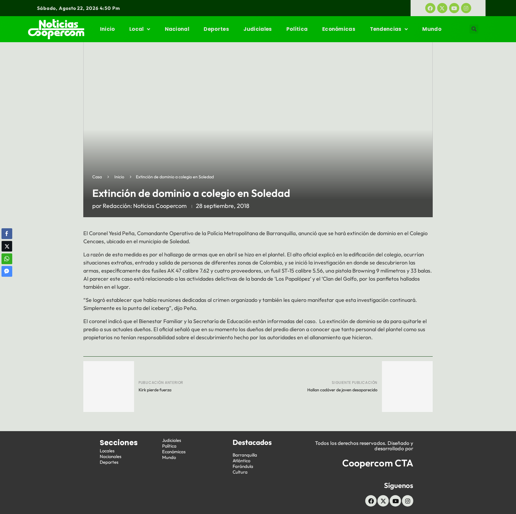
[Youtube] (454, 8)
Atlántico (241, 460)
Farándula (243, 466)
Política (297, 29)
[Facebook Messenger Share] (6, 271)
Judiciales (257, 29)
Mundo (431, 29)
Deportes (216, 29)
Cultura (240, 472)
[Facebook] (430, 8)
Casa (97, 177)
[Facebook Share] (6, 233)
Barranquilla (245, 455)
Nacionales (110, 456)
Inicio (107, 29)
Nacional (177, 29)
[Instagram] (466, 8)
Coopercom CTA (377, 463)
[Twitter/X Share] (6, 246)
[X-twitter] (442, 8)
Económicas (338, 29)
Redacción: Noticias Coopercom (145, 205)
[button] (473, 29)
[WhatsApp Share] (6, 258)
